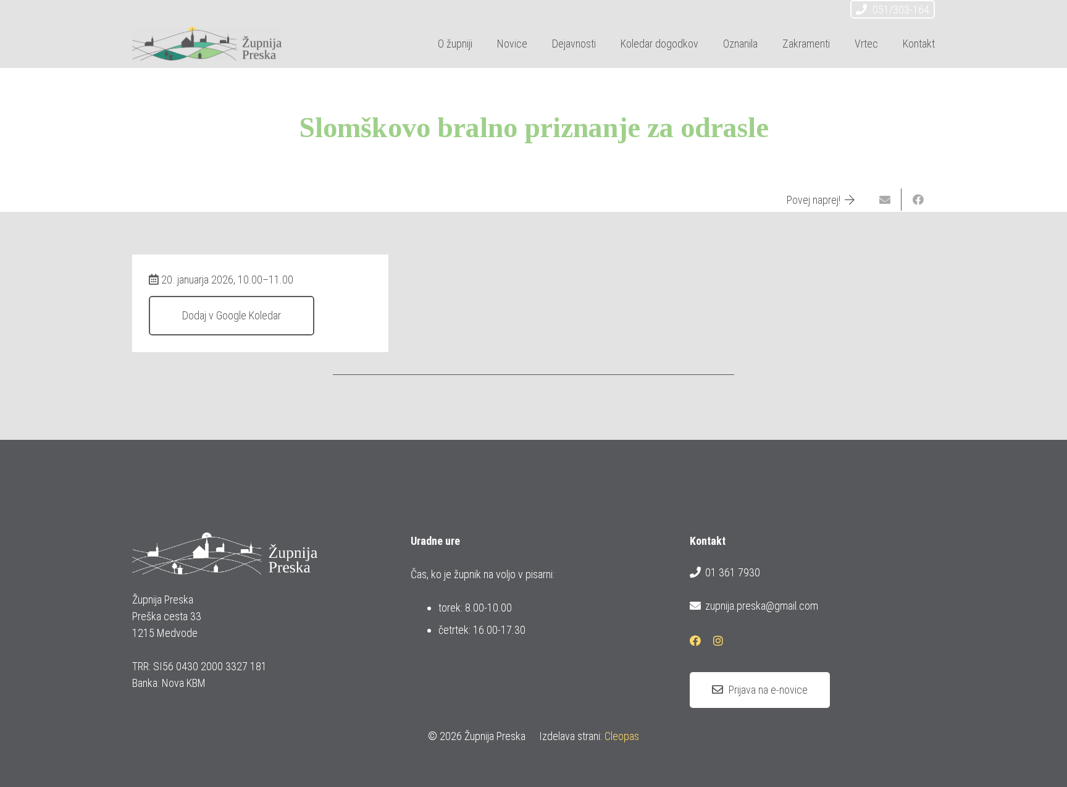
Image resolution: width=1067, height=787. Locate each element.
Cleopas (622, 736)
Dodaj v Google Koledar (231, 315)
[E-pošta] (779, 11)
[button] (605, 43)
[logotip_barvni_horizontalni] (207, 44)
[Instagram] (824, 11)
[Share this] (918, 199)
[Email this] (885, 199)
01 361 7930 (732, 572)
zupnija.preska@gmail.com (761, 605)
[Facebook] (801, 11)
